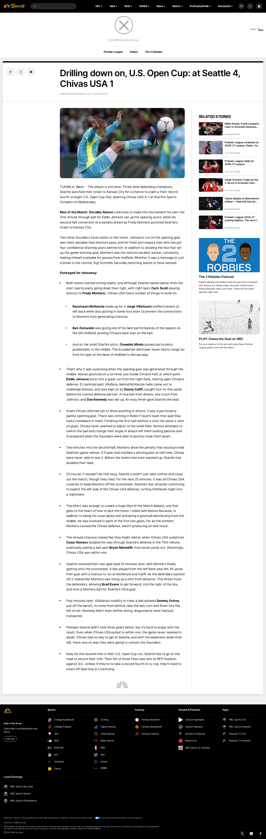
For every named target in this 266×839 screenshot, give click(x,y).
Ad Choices (74, 818)
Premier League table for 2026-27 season (239, 162)
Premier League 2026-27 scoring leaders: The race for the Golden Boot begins (242, 219)
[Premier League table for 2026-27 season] (211, 166)
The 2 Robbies (153, 51)
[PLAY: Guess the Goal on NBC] (229, 317)
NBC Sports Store (51, 818)
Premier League (113, 51)
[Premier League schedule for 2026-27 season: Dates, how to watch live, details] (211, 147)
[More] (241, 6)
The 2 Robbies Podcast (216, 277)
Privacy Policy (87, 818)
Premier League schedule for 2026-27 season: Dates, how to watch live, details (242, 144)
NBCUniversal (20, 823)
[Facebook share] (10, 72)
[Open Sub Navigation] (102, 6)
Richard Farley (69, 94)
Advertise (8, 818)
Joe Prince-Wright (232, 153)
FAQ (40, 818)
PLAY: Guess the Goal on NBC (221, 339)
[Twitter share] (21, 72)
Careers (17, 818)
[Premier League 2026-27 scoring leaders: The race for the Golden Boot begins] (211, 222)
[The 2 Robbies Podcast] (229, 255)
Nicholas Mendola (232, 134)
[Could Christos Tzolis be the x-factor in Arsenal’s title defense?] (211, 185)
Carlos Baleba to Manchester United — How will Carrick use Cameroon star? (242, 200)
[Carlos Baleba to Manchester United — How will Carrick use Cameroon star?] (211, 203)
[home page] (14, 6)
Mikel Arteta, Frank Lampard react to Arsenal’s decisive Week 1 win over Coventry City (242, 125)
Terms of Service (135, 818)
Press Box (64, 818)
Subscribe (10, 739)
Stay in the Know (13, 723)
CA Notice (122, 818)
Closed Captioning (29, 818)
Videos (134, 51)
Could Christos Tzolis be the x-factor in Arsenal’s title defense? (241, 181)
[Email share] (31, 72)
